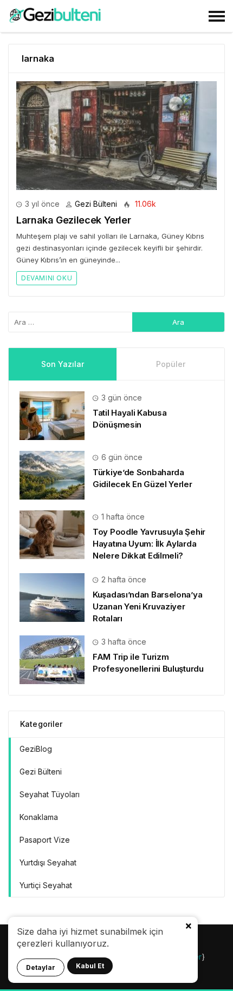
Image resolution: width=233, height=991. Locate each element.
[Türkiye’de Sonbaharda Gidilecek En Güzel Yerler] (52, 474)
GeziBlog (36, 748)
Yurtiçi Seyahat (46, 885)
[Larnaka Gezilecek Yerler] (116, 135)
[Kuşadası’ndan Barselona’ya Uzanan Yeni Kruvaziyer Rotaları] (52, 596)
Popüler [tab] (170, 364)
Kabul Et (90, 966)
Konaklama (39, 817)
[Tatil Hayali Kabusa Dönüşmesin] (52, 414)
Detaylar (40, 967)
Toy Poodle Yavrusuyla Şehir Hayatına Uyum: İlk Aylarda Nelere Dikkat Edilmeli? (149, 544)
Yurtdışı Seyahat (48, 862)
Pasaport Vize (45, 839)
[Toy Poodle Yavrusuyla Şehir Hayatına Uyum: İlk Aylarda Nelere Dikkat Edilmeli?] (52, 534)
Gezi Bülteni (96, 203)
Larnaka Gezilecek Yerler (73, 220)
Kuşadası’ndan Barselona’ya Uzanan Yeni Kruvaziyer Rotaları (147, 606)
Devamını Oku (46, 278)
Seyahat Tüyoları (50, 794)
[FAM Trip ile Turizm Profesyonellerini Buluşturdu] (52, 659)
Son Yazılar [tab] (62, 364)
